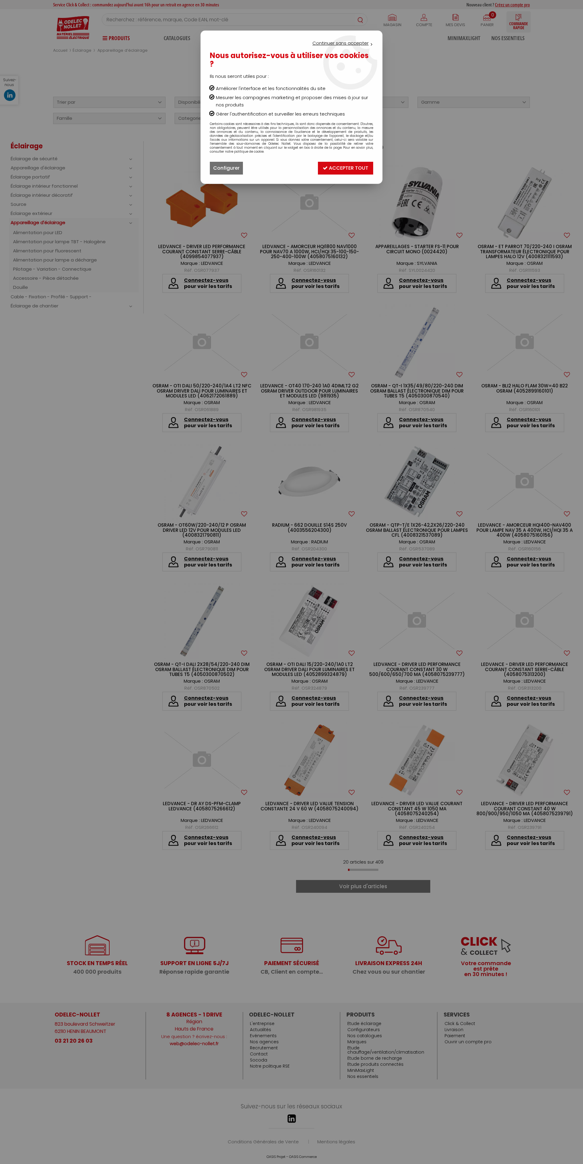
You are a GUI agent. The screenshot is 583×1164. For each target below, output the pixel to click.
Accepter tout (348, 168)
